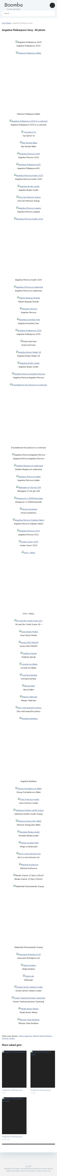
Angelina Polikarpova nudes (40, 1091)
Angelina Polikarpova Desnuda (12, 1138)
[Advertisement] (28, 83)
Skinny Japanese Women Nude (31, 1036)
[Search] (51, 13)
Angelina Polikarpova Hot (12, 1091)
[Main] (14, 5)
